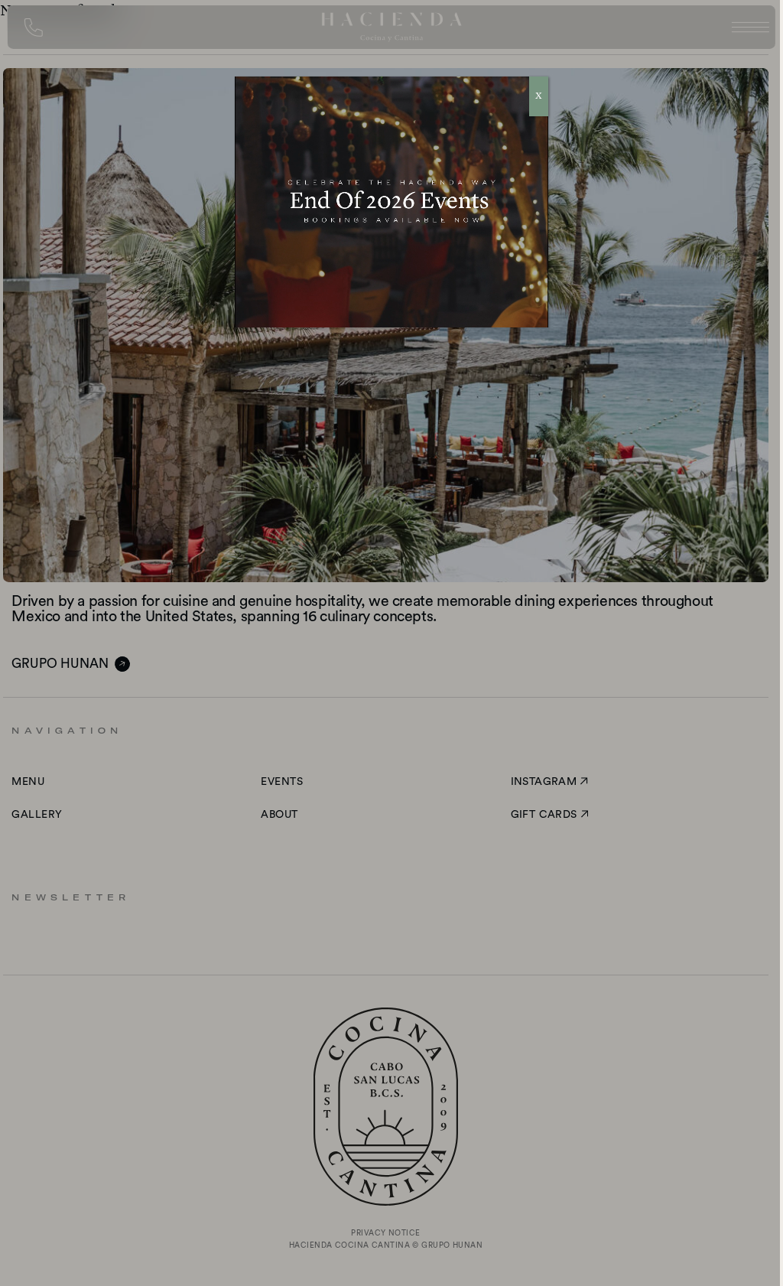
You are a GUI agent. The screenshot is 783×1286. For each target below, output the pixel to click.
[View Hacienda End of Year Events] (391, 202)
